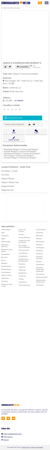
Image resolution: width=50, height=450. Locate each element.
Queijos (39, 261)
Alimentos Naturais (4, 245)
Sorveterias (40, 274)
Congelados (23, 256)
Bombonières (6, 266)
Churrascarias (24, 250)
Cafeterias (5, 278)
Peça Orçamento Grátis (14, 118)
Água (3, 238)
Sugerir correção (13, 140)
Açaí (3, 232)
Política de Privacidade (37, 447)
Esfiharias (22, 270)
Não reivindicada (36, 66)
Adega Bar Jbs (7, 190)
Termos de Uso (26, 447)
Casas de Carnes (22, 230)
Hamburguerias (24, 285)
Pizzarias (39, 254)
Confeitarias (23, 253)
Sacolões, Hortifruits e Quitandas (40, 269)
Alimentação (5, 229)
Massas (39, 238)
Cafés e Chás (6, 275)
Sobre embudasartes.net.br (12, 434)
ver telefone (18, 101)
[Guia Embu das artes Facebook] (3, 418)
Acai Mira (5, 175)
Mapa (14, 133)
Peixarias (39, 251)
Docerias (22, 264)
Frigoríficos (23, 282)
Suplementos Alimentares (41, 281)
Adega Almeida (7, 186)
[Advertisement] (25, 36)
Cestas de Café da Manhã (24, 241)
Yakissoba (39, 285)
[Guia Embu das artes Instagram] (14, 418)
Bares (3, 260)
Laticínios (39, 232)
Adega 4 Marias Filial (10, 182)
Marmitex (39, 235)
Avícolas (4, 257)
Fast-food (22, 276)
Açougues (5, 235)
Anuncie (6, 440)
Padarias (39, 244)
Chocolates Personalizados (24, 246)
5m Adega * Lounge (9, 171)
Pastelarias (40, 247)
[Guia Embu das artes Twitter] (9, 418)
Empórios (22, 267)
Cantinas (4, 281)
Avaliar (36, 133)
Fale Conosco (8, 437)
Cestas (21, 234)
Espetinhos (23, 273)
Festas (21, 279)
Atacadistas (5, 254)
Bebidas (4, 263)
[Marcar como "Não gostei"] (10, 67)
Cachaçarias (5, 272)
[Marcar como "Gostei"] (5, 67)
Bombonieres (6, 269)
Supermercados (42, 277)
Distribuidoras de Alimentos (24, 260)
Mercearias (40, 241)
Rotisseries (40, 264)
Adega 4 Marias (7, 179)
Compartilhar (24, 67)
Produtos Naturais (39, 257)
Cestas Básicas (24, 237)
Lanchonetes (41, 229)
